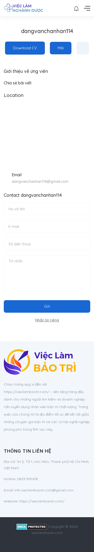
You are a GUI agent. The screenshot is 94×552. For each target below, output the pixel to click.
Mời (61, 48)
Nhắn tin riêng (47, 320)
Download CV (25, 48)
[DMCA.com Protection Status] (32, 526)
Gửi (47, 306)
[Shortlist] (82, 48)
